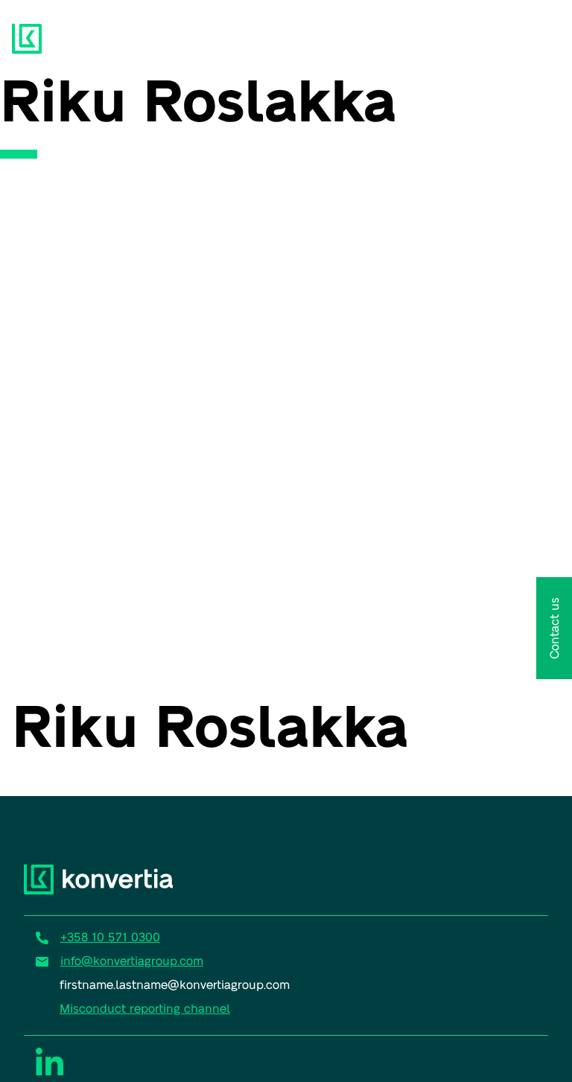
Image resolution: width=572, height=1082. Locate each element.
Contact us (554, 628)
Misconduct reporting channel (145, 1008)
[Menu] (536, 36)
